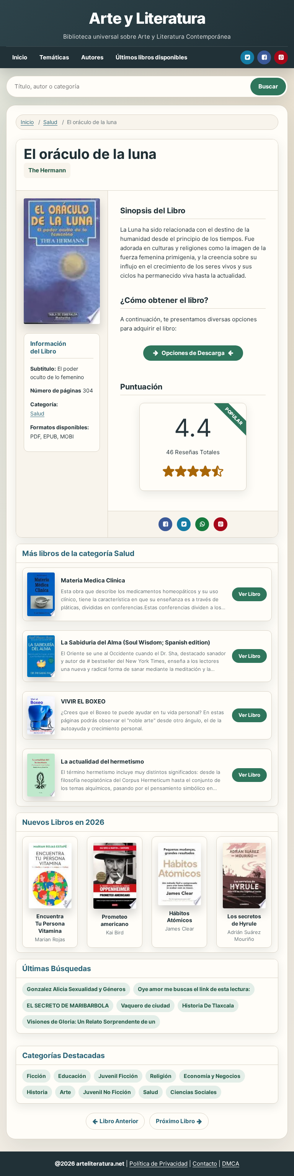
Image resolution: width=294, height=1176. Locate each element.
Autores (92, 57)
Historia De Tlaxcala (208, 1005)
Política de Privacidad (158, 1163)
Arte (65, 1092)
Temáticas (54, 57)
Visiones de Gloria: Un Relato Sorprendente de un (91, 1021)
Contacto (205, 1163)
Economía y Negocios (212, 1076)
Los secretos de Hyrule (244, 920)
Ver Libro (249, 594)
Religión (161, 1076)
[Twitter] (247, 57)
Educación (72, 1076)
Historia (37, 1092)
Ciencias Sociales (193, 1092)
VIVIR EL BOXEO (83, 701)
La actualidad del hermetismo (102, 761)
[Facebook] (264, 57)
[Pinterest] (281, 57)
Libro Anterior (119, 1121)
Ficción (36, 1076)
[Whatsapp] (202, 524)
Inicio (19, 57)
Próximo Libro (175, 1121)
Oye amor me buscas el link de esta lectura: (194, 989)
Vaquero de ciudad (145, 1005)
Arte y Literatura (147, 18)
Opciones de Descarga (193, 353)
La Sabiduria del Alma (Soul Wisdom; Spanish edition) (135, 642)
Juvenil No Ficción (107, 1092)
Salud (50, 122)
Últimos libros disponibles (151, 57)
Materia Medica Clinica (93, 580)
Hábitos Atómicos (179, 917)
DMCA (230, 1163)
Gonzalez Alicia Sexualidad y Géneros (76, 989)
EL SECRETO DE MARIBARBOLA (68, 1005)
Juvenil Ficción (118, 1076)
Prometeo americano (115, 920)
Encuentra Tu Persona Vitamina (50, 923)
